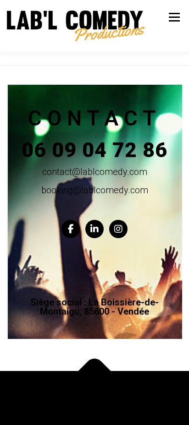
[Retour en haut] (94, 371)
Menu (173, 17)
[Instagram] (118, 229)
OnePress (165, 392)
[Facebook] (70, 229)
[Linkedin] (94, 229)
